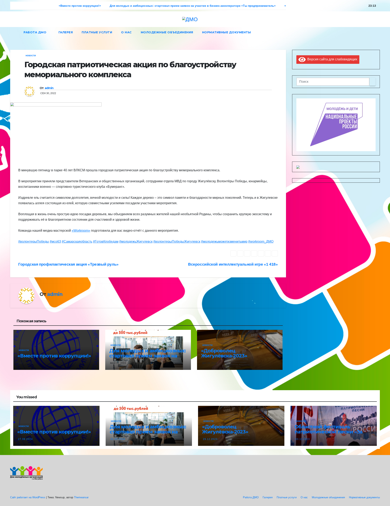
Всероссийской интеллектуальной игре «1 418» (233, 264)
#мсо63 (55, 241)
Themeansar (81, 497)
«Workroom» (81, 230)
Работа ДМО (35, 32)
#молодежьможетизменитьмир (224, 241)
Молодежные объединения (167, 32)
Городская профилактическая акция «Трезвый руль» (68, 264)
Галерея (65, 32)
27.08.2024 (25, 439)
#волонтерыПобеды (33, 241)
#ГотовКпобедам (105, 241)
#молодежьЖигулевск (136, 241)
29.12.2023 (210, 439)
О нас (126, 32)
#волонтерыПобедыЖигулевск (176, 241)
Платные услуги (97, 32)
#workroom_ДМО (260, 241)
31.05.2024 (117, 439)
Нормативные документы (226, 32)
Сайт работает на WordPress (28, 497)
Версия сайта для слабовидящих (331, 59)
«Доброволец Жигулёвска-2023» (224, 353)
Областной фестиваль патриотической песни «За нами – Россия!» (328, 432)
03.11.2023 (302, 439)
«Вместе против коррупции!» (54, 356)
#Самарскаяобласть (77, 241)
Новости (31, 55)
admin (49, 88)
